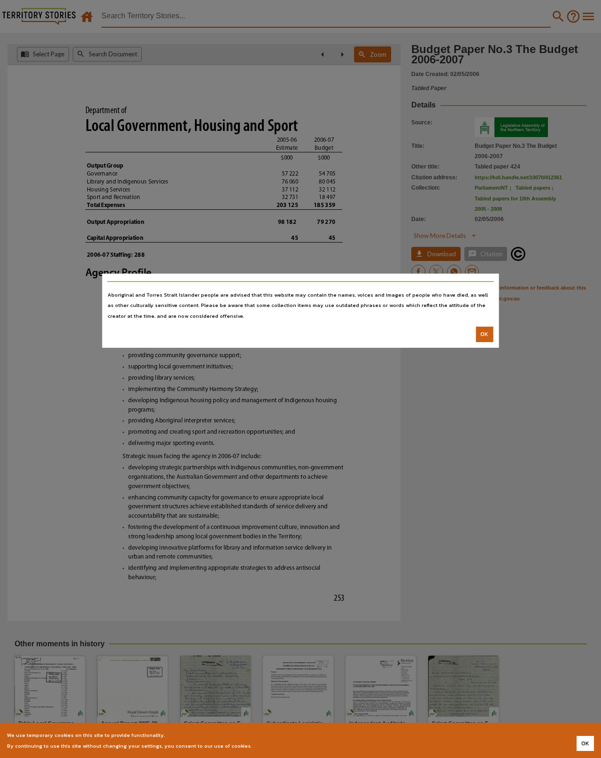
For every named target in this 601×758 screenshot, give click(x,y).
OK (484, 334)
